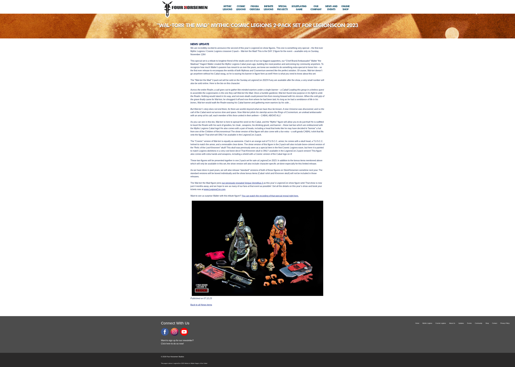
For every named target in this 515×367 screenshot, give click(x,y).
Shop (345, 8)
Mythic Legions (427, 323)
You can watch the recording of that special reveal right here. (270, 196)
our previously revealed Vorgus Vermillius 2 (243, 183)
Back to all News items (201, 305)
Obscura (255, 8)
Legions (227, 8)
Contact (494, 323)
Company (315, 8)
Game (299, 8)
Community (478, 323)
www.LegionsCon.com (214, 189)
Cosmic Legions (440, 323)
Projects (282, 8)
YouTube (184, 332)
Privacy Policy (505, 323)
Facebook (165, 332)
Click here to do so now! (172, 343)
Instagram (174, 332)
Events (331, 8)
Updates (461, 323)
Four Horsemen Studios (184, 9)
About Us (452, 323)
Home (417, 323)
